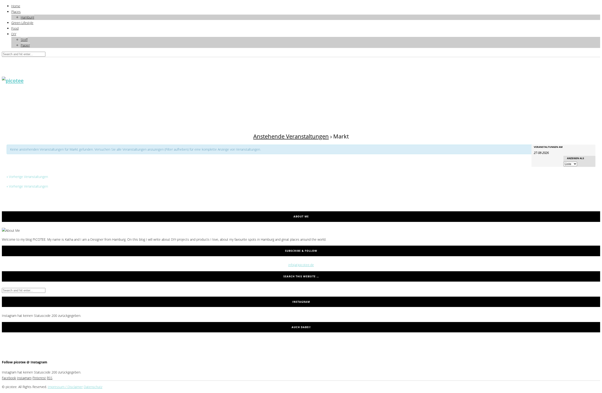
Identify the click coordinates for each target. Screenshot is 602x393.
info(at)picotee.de (301, 265)
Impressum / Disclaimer (65, 387)
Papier (25, 45)
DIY (13, 34)
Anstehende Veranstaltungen (291, 136)
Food (15, 28)
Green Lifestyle (22, 22)
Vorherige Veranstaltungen (27, 176)
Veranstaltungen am (548, 147)
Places (16, 11)
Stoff (24, 39)
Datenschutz (93, 387)
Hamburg (27, 17)
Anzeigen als (575, 158)
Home (15, 6)
